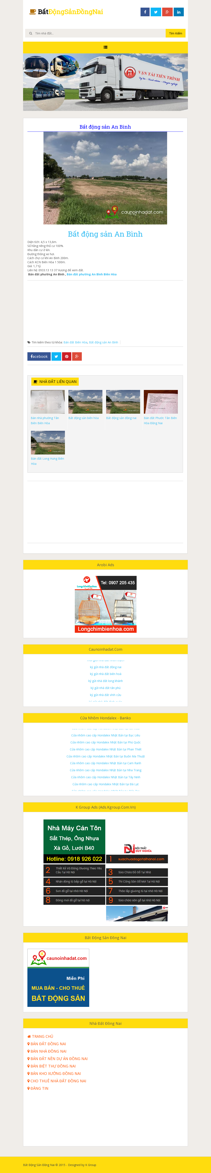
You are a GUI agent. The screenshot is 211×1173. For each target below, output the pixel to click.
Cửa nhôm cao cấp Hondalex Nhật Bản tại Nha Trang (105, 749)
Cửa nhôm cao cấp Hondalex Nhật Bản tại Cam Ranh (105, 742)
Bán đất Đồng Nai (47, 1044)
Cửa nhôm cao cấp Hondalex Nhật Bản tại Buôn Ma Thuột (106, 735)
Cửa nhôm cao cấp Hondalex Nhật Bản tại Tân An (105, 791)
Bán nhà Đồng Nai (47, 1051)
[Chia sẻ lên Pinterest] (66, 356)
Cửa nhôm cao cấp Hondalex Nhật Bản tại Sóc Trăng (105, 784)
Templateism (179, 1165)
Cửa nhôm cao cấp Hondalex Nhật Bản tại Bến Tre (106, 769)
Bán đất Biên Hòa (75, 342)
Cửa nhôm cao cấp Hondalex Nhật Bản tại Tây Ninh (105, 756)
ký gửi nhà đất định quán (105, 680)
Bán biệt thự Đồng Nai (52, 1066)
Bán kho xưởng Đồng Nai (55, 1074)
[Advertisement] (105, 311)
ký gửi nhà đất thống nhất (106, 694)
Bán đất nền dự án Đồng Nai (58, 1059)
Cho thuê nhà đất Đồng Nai (57, 1081)
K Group (101, 1165)
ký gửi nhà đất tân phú (106, 666)
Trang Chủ (42, 1036)
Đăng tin (38, 1088)
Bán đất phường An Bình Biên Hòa (92, 274)
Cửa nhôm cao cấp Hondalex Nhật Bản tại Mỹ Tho (105, 776)
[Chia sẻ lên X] (56, 356)
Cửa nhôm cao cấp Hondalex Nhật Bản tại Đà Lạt (106, 762)
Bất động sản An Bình (105, 233)
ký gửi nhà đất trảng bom (106, 687)
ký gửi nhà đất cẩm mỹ (105, 701)
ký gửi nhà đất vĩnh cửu (105, 673)
